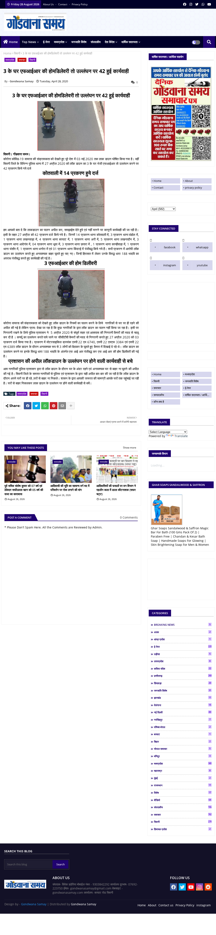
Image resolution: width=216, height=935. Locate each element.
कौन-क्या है (159, 402)
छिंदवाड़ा (182, 683)
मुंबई (182, 778)
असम (182, 632)
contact (63, 4)
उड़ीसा (182, 654)
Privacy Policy (185, 905)
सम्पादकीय (159, 395)
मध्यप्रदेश (59, 42)
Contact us (165, 905)
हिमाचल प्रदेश (182, 829)
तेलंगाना (182, 705)
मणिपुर (182, 756)
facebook (170, 247)
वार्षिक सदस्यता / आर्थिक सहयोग (198, 395)
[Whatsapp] (45, 405)
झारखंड (182, 698)
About (189, 181)
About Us (48, 4)
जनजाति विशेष (78, 42)
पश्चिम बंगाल (182, 727)
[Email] (62, 405)
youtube (202, 265)
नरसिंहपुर (182, 720)
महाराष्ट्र (182, 771)
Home (13, 42)
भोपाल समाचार (182, 749)
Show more (129, 447)
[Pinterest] (53, 405)
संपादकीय (96, 42)
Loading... (158, 465)
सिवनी (17, 53)
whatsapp (202, 247)
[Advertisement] (181, 312)
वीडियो (182, 800)
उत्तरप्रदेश (182, 661)
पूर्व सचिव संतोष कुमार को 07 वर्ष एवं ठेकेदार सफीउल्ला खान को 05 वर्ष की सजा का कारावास (23, 490)
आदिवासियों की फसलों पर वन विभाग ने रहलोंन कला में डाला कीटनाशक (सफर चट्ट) (116, 490)
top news (29, 42)
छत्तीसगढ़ (183, 676)
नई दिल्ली (182, 712)
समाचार (22, 60)
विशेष (182, 792)
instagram (169, 265)
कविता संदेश (182, 668)
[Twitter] (36, 405)
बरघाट (182, 734)
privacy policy (80, 4)
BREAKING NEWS (182, 625)
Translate (181, 436)
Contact (158, 187)
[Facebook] (27, 405)
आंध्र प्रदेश (182, 639)
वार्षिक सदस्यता (130, 42)
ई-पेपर (46, 42)
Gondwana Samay (33, 904)
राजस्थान (182, 785)
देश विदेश (110, 42)
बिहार (182, 741)
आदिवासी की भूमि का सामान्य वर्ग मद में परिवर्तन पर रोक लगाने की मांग (69, 488)
